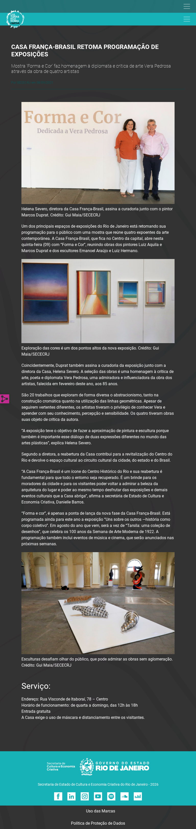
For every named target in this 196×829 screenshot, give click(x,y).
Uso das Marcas (100, 811)
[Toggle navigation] (95, 6)
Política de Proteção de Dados (98, 823)
